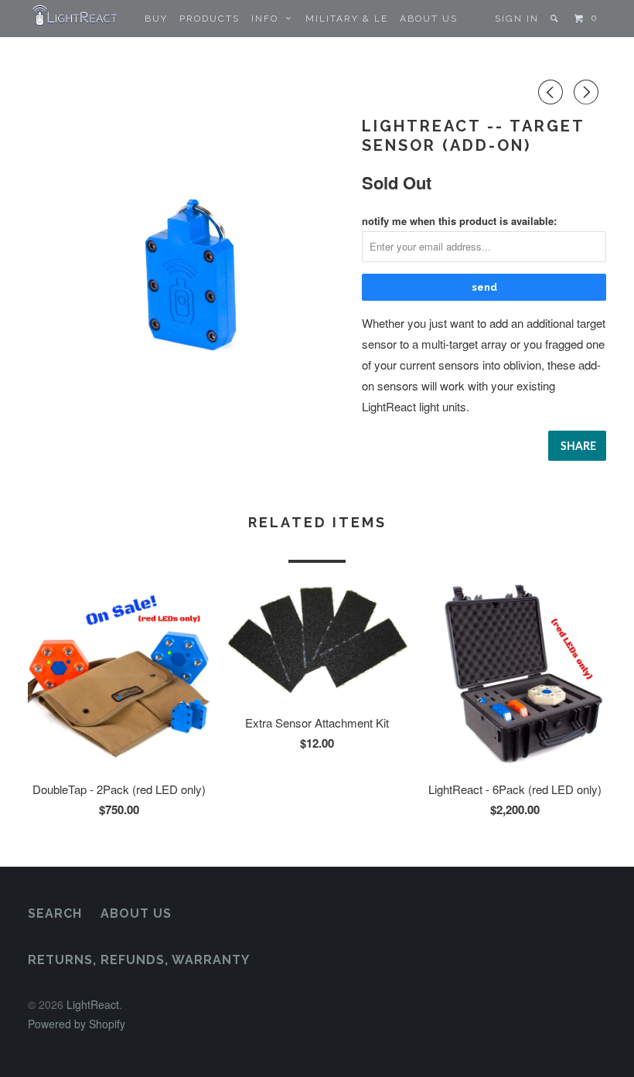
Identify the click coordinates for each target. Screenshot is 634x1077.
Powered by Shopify (76, 1023)
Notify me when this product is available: (459, 220)
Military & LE (346, 18)
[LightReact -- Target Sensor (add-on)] (187, 273)
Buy (156, 18)
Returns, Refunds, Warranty (139, 960)
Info (268, 18)
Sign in (517, 18)
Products (209, 18)
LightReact (92, 1004)
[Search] (555, 18)
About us (429, 18)
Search (55, 913)
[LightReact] (76, 15)
